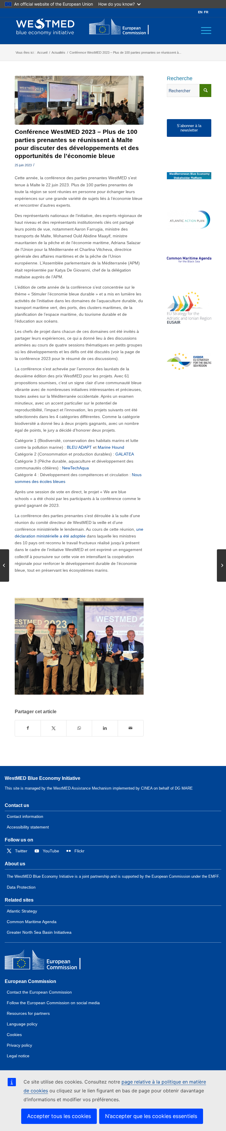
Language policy (22, 1024)
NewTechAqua (75, 468)
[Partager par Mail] (130, 728)
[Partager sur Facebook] (28, 728)
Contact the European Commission (39, 992)
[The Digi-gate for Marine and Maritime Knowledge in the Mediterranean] (189, 176)
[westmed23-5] (79, 100)
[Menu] (203, 30)
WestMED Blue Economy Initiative (42, 778)
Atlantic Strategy (22, 911)
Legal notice (18, 1055)
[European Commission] (47, 961)
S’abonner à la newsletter (189, 128)
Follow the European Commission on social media (53, 1002)
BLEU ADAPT (79, 447)
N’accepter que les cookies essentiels (151, 1116)
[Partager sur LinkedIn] (104, 728)
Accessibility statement (28, 827)
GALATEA (124, 454)
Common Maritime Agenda (31, 921)
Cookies (14, 1034)
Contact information (25, 816)
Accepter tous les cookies (59, 1116)
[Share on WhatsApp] (79, 728)
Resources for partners (28, 1013)
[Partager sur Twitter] (53, 728)
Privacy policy (19, 1045)
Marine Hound (111, 447)
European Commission (30, 981)
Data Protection (21, 887)
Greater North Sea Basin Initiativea (39, 932)
